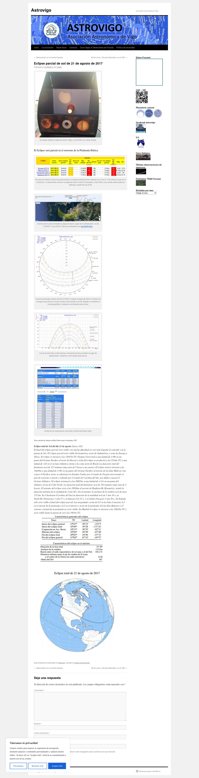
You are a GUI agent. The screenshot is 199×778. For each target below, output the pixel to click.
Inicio (36, 47)
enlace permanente (82, 662)
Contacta (73, 47)
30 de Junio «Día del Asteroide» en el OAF (109, 57)
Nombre (38, 723)
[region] (38, 755)
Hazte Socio (61, 47)
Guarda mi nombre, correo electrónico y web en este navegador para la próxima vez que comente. (77, 751)
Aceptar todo (57, 765)
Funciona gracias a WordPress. (150, 771)
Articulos (61, 662)
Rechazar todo (37, 765)
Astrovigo (41, 10)
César (59, 67)
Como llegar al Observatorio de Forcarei (96, 47)
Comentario (39, 690)
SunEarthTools (87, 226)
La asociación (47, 47)
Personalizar (18, 765)
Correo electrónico (42, 733)
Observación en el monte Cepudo (48, 57)
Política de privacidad (125, 47)
